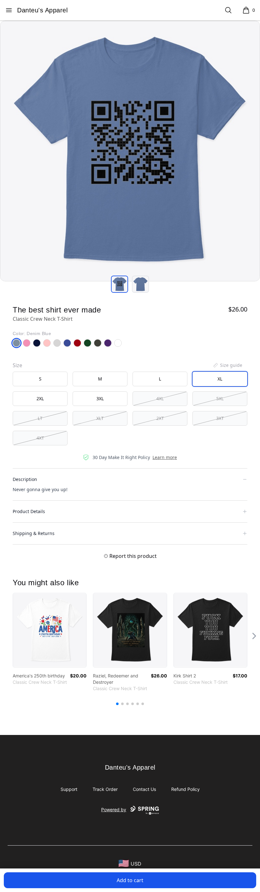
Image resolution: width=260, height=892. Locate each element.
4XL (160, 398)
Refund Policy (185, 789)
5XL (220, 398)
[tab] (119, 284)
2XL (40, 398)
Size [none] (17, 365)
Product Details (29, 511)
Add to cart (130, 880)
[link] (49, 630)
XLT (100, 418)
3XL (100, 398)
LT (40, 418)
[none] (227, 365)
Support (69, 789)
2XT (160, 418)
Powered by (113, 809)
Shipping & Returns (34, 533)
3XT (220, 418)
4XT (40, 438)
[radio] (40, 379)
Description (25, 479)
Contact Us (144, 789)
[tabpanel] (130, 151)
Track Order (105, 789)
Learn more (165, 457)
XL (220, 379)
